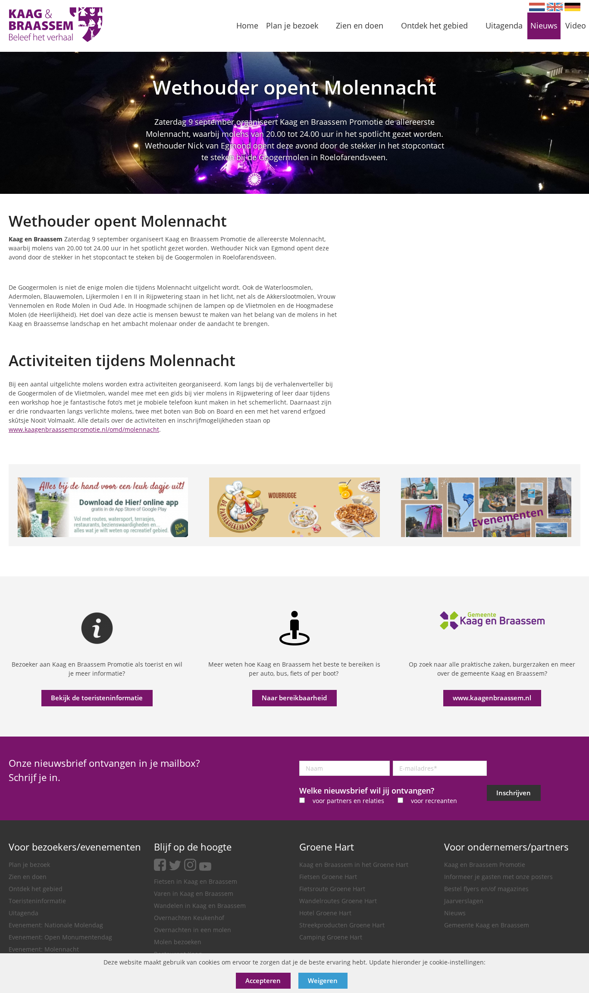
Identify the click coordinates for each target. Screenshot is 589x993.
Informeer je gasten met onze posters (498, 877)
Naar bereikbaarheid (294, 697)
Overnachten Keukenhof (189, 918)
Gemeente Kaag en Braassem (486, 925)
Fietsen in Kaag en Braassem (195, 881)
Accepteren (263, 980)
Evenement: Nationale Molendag (56, 925)
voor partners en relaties (348, 801)
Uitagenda (23, 913)
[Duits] (572, 7)
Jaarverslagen (463, 901)
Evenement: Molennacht (44, 949)
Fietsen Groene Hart (328, 877)
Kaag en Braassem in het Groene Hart (353, 864)
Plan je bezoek (29, 864)
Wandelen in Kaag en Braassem (200, 905)
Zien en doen (28, 877)
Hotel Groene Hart (325, 913)
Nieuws (455, 913)
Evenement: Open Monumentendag (60, 937)
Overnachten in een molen (192, 930)
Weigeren (323, 980)
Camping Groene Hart (330, 937)
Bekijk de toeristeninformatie (97, 697)
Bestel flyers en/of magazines (486, 889)
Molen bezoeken (177, 942)
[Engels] (555, 7)
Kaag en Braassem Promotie (484, 864)
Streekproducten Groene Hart (342, 925)
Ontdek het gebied (36, 889)
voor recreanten (434, 801)
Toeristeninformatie (37, 901)
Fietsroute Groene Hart (332, 889)
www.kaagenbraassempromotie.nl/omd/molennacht (84, 429)
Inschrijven (513, 792)
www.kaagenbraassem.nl (492, 697)
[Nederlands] (537, 7)
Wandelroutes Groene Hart (338, 901)
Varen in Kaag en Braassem (193, 893)
